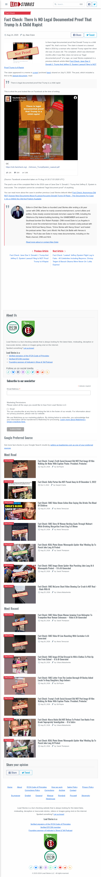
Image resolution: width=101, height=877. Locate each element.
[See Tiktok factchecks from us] (8, 372)
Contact (73, 790)
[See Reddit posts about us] (42, 372)
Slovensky (86, 795)
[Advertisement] (50, 288)
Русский (73, 795)
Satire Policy (72, 787)
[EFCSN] (50, 856)
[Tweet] (94, 4)
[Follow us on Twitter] (33, 372)
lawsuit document (19, 76)
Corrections (49, 790)
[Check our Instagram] (23, 372)
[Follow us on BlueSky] (13, 372)
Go (81, 4)
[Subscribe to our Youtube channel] (38, 372)
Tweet (92, 35)
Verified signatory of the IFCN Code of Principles (29, 356)
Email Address (13, 389)
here (48, 72)
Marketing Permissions (16, 402)
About (19, 787)
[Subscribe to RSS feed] (47, 372)
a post (35, 72)
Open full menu (6, 4)
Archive (62, 790)
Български (15, 795)
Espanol (39, 795)
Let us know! (29, 348)
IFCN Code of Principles (37, 787)
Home (9, 787)
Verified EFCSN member (19, 359)
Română (61, 795)
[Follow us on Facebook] (18, 372)
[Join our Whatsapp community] (28, 372)
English (28, 795)
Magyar (50, 795)
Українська (50, 799)
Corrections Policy (32, 790)
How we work (56, 787)
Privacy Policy (88, 787)
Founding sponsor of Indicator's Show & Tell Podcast (31, 362)
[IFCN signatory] (50, 842)
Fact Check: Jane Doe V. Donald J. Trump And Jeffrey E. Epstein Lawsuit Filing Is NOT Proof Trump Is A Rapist (50, 64)
